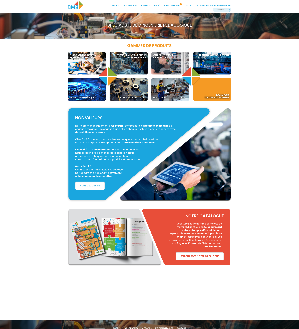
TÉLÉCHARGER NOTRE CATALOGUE (200, 256)
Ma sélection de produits (167, 5)
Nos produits (130, 5)
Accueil (116, 5)
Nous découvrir (90, 185)
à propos (146, 5)
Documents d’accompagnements (214, 5)
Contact (188, 5)
